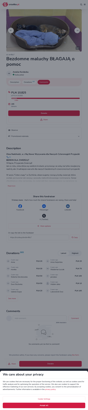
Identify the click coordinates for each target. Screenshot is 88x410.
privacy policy (50, 389)
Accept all (44, 405)
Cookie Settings (44, 399)
